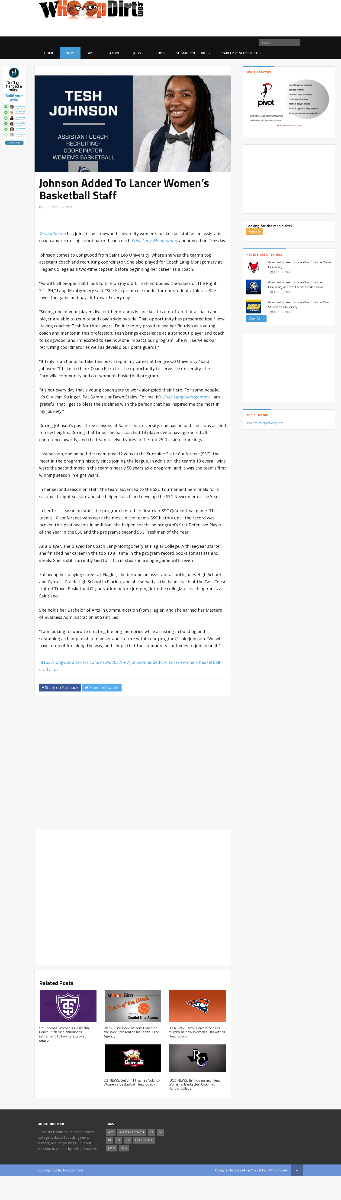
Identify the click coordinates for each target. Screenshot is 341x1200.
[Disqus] (132, 765)
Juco (111, 1148)
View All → (256, 318)
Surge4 (240, 1170)
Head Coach (144, 1140)
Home (49, 53)
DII (118, 1140)
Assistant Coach (131, 1132)
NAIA (124, 1148)
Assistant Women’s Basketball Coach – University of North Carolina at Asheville (295, 284)
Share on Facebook (61, 687)
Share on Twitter (103, 687)
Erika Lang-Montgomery (155, 240)
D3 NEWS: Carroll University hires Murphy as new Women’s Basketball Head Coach (196, 1032)
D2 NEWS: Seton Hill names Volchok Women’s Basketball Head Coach (132, 1082)
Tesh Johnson (52, 233)
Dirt (90, 53)
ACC (111, 1132)
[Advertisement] (265, 29)
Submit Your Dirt (191, 53)
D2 (151, 1132)
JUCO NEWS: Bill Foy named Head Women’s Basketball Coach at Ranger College (194, 1084)
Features (114, 53)
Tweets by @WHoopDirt (264, 423)
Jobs (137, 53)
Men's (253, 231)
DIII (127, 1140)
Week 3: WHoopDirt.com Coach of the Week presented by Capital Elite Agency (131, 1032)
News (70, 53)
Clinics (158, 53)
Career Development (240, 53)
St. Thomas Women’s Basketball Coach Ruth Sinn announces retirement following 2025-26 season (64, 1034)
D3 (160, 1132)
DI (109, 1140)
